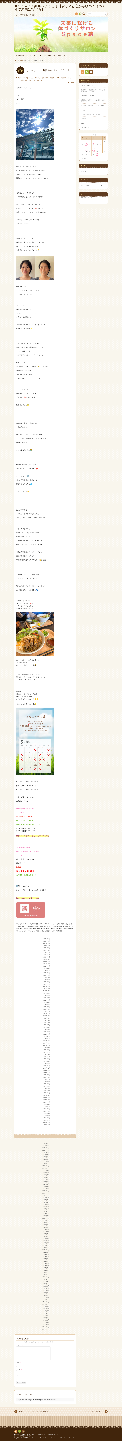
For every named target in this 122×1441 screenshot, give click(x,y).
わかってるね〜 (85, 127)
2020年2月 (46, 1091)
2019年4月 (46, 1113)
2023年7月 (46, 998)
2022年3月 (46, 1034)
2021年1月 (46, 1066)
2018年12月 (46, 1122)
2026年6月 (46, 939)
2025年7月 (46, 952)
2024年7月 (46, 970)
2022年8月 (46, 1023)
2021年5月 (46, 1057)
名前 (19, 1362)
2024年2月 (46, 982)
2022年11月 (46, 1016)
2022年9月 (46, 1020)
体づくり (46, 78)
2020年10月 (46, 1072)
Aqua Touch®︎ (22, 78)
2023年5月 (46, 1002)
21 (86, 151)
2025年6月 (46, 955)
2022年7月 (46, 1025)
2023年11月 (46, 989)
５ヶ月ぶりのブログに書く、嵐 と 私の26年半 (92, 105)
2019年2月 (46, 1118)
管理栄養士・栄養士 (26, 80)
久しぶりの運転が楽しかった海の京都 (90, 114)
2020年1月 (46, 1093)
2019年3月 (46, 1115)
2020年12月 (46, 1068)
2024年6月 (46, 973)
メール (19, 1369)
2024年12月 (46, 959)
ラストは (83, 110)
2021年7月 (46, 1052)
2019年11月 (46, 1097)
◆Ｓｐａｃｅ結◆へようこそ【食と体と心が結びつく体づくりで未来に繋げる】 (36, 1434)
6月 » (85, 158)
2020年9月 (46, 1075)
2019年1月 (46, 1120)
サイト (18, 1376)
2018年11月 (46, 1125)
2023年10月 (46, 991)
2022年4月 (46, 1032)
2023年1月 (46, 1011)
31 (97, 154)
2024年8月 (46, 968)
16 (93, 148)
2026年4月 (46, 941)
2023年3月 (46, 1007)
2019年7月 (46, 1106)
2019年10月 (46, 1100)
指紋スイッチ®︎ (54, 78)
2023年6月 (46, 1000)
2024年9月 (46, 966)
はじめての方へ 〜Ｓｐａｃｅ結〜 (26, 56)
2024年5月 (46, 975)
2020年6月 (46, 1081)
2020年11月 (46, 1070)
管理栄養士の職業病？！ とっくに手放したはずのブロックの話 (93, 100)
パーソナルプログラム (35, 78)
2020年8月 (46, 1077)
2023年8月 (46, 995)
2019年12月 (46, 1095)
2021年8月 (46, 1050)
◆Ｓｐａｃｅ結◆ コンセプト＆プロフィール (52, 56)
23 (93, 151)
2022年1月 (46, 1038)
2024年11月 (46, 961)
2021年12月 (46, 1041)
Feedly (80, 13)
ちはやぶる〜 (84, 118)
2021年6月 (46, 1054)
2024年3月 (46, 979)
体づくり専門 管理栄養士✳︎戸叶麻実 (22, 1436)
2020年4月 (46, 1086)
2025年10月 (46, 946)
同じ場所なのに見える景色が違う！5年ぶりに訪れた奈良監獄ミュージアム (93, 90)
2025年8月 (46, 950)
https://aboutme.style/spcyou (27, 898)
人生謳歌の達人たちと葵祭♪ (88, 95)
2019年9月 (46, 1102)
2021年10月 (46, 1045)
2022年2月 (46, 1036)
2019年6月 (46, 1109)
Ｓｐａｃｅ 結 (38, 80)
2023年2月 (46, 1009)
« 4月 (82, 158)
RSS (76, 13)
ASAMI (72, 82)
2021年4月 (46, 1059)
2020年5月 (46, 1084)
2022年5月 (46, 1029)
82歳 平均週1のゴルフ (87, 85)
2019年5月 (46, 1111)
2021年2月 (46, 1063)
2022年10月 (46, 1018)
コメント (20, 1345)
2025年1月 (46, 957)
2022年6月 (46, 1027)
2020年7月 (46, 1079)
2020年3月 (46, 1088)
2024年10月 (46, 964)
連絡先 (83, 13)
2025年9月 (46, 948)
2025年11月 (46, 943)
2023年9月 (46, 993)
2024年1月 (46, 984)
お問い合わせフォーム (86, 197)
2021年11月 (46, 1043)
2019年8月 (46, 1104)
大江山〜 (83, 123)
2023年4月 (46, 1004)
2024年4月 (46, 977)
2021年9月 (46, 1047)
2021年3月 (46, 1061)
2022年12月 (46, 1013)
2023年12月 (46, 986)
